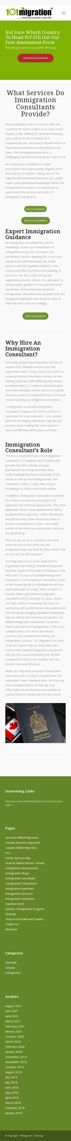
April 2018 (12, 1097)
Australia (10, 962)
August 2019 (13, 1072)
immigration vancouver (20, 898)
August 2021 (13, 1006)
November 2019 (16, 1062)
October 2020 (14, 1036)
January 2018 (13, 1113)
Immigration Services (19, 893)
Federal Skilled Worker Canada (24, 863)
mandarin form (14, 904)
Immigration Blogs (17, 873)
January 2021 (13, 1031)
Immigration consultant (20, 878)
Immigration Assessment (21, 868)
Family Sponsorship (17, 858)
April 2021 (12, 1016)
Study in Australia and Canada (24, 919)
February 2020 (15, 1046)
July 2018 (11, 1082)
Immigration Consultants (21, 883)
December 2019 (16, 1057)
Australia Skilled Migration (21, 837)
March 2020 (13, 1041)
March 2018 (13, 1103)
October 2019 (14, 1067)
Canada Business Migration (22, 842)
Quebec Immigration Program (24, 909)
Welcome (11, 929)
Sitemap (10, 914)
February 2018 (15, 1108)
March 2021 (13, 1021)
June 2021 (11, 1011)
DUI (7, 853)
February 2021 (15, 1026)
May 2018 (11, 1092)
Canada (10, 967)
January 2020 (13, 1052)
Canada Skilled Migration (21, 848)
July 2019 (11, 1077)
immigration (13, 972)
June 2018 (11, 1087)
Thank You (12, 924)
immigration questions (19, 888)
